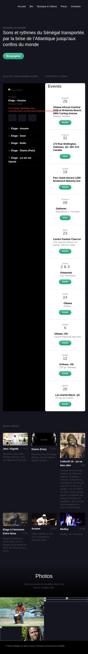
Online (67, 306)
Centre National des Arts (67, 336)
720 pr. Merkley (67, 367)
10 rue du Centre (64, 398)
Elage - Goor (18, 135)
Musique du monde (14, 28)
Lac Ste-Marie (67, 275)
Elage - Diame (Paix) (23, 150)
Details (65, 122)
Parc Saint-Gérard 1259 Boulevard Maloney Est (67, 179)
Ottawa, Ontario (61, 116)
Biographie (13, 56)
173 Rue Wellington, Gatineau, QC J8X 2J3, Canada (66, 146)
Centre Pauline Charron (67, 239)
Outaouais (66, 272)
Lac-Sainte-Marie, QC (67, 395)
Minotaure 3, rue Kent (68, 211)
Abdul (62, 646)
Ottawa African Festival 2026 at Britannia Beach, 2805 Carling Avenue (67, 110)
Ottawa (68, 303)
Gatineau (61, 208)
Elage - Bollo (18, 143)
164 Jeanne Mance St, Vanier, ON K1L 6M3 (65, 243)
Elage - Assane (20, 128)
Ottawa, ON (61, 333)
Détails (65, 187)
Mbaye (17, 646)
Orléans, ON (66, 364)
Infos (65, 156)
